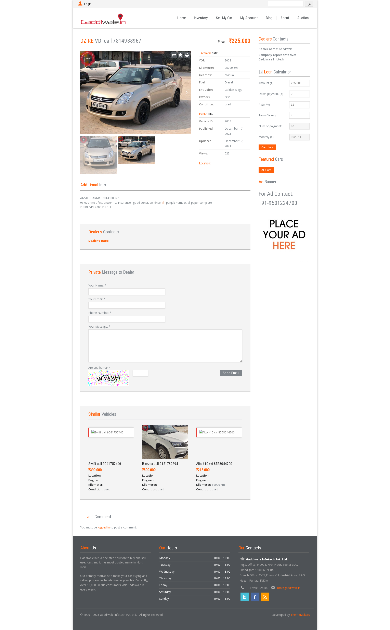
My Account (249, 18)
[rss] (265, 597)
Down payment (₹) (271, 94)
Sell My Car (224, 18)
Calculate (267, 147)
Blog (269, 18)
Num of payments (271, 126)
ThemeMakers (300, 615)
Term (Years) (267, 115)
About (285, 18)
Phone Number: (100, 313)
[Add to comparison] (174, 55)
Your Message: (99, 326)
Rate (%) (264, 104)
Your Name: (97, 285)
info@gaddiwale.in (288, 588)
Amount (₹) (266, 83)
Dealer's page (98, 241)
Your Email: (96, 299)
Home (181, 18)
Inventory (201, 18)
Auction (303, 18)
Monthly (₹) (266, 137)
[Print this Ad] (187, 55)
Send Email (231, 373)
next (187, 93)
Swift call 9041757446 (104, 464)
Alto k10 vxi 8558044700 (214, 464)
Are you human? (99, 368)
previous (84, 93)
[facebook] (255, 597)
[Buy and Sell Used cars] (103, 18)
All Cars (266, 170)
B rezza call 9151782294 (160, 464)
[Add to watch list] (180, 55)
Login (87, 4)
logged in (104, 527)
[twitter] (244, 597)
